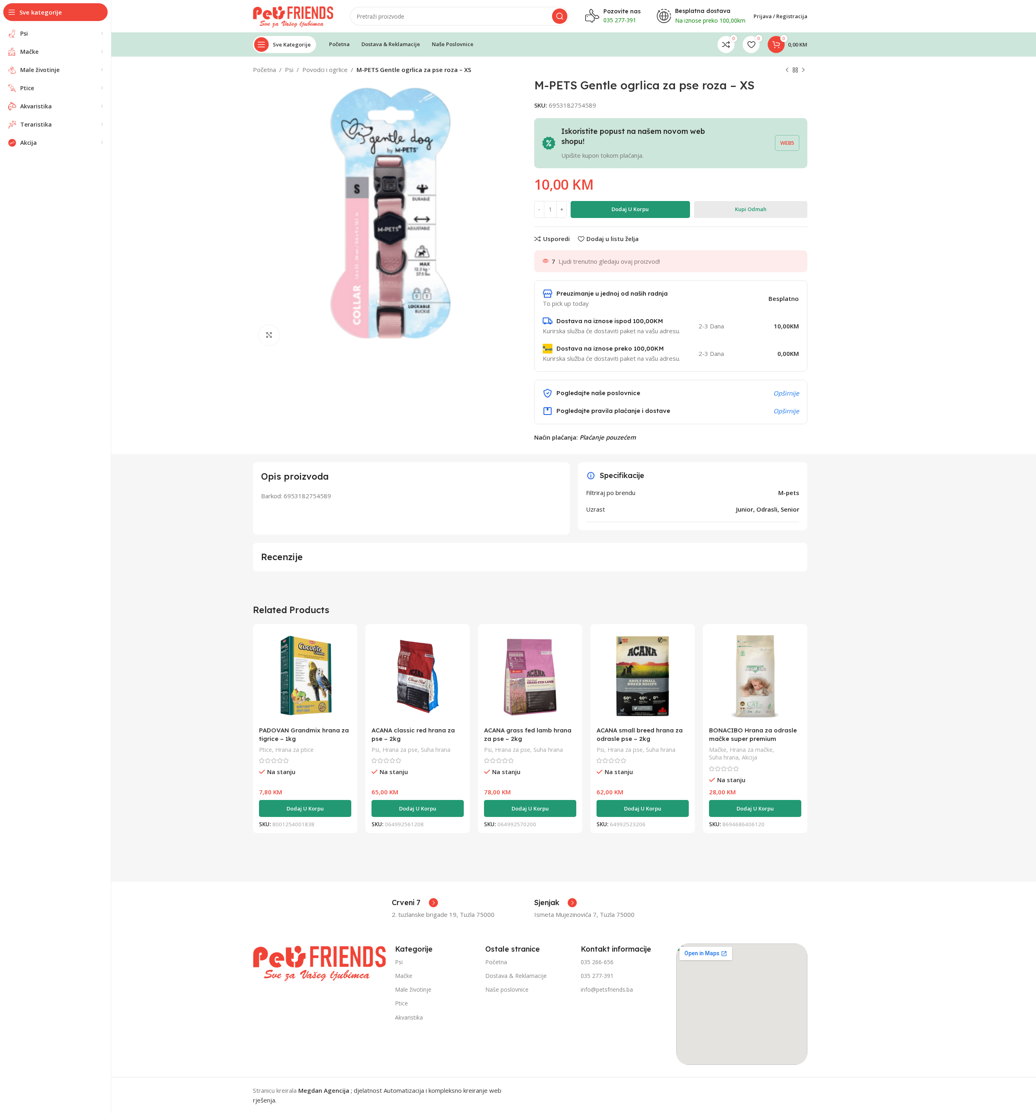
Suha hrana (435, 749)
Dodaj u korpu (630, 209)
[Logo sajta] (293, 15)
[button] (305, 808)
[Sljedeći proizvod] (803, 70)
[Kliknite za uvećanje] (269, 335)
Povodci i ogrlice (325, 70)
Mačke (717, 749)
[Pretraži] (559, 16)
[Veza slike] (320, 961)
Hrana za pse (400, 749)
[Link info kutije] (415, 903)
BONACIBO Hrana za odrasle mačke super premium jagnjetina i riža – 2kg (753, 738)
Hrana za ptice (294, 749)
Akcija (749, 757)
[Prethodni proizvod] (787, 70)
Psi (289, 70)
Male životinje (413, 989)
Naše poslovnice (507, 989)
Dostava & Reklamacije (516, 976)
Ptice (265, 749)
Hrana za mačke (751, 749)
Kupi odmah (750, 209)
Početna (264, 70)
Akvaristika (409, 1017)
